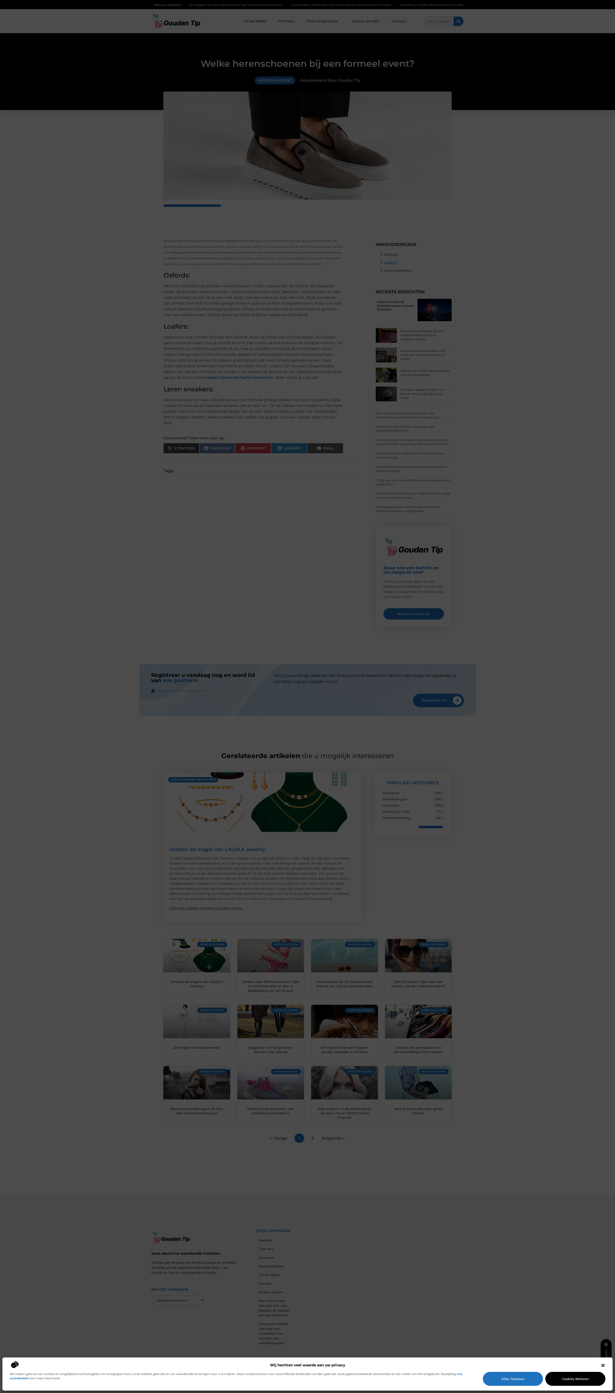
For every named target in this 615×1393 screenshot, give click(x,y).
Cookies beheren (575, 1379)
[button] (603, 1365)
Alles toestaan (513, 1379)
